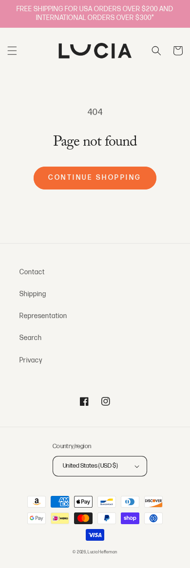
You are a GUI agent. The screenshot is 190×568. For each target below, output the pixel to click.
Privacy (30, 360)
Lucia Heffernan (102, 552)
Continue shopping (95, 177)
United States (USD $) (90, 466)
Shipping (32, 294)
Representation (43, 316)
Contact (32, 272)
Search (30, 338)
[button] (12, 50)
